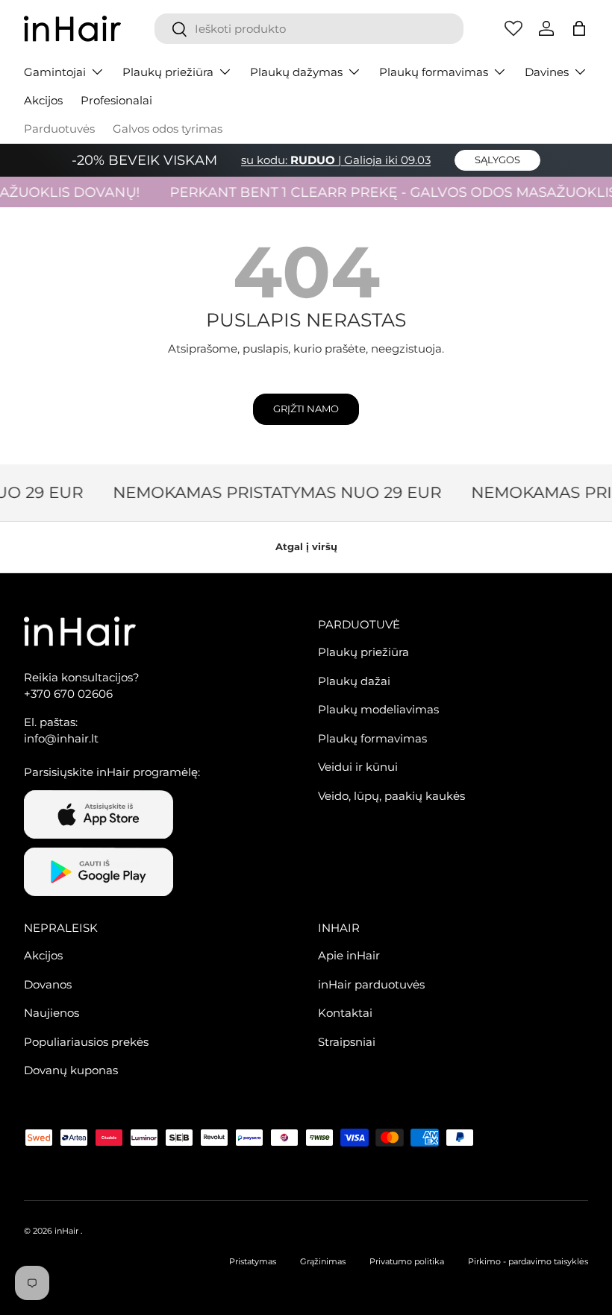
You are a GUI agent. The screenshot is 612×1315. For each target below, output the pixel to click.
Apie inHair (349, 955)
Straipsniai (346, 1042)
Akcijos (43, 100)
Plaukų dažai (354, 681)
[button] (579, 28)
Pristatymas (252, 1261)
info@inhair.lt (61, 738)
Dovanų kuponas (71, 1070)
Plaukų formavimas (372, 738)
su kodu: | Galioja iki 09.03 (336, 160)
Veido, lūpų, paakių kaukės (391, 796)
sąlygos (497, 159)
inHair (66, 1231)
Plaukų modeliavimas (378, 709)
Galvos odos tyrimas (167, 129)
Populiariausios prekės (86, 1042)
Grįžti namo (306, 408)
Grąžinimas (323, 1261)
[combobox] (308, 28)
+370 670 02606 (68, 694)
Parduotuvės (59, 129)
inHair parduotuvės (371, 984)
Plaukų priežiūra (363, 652)
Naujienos (51, 1013)
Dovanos (48, 984)
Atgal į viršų (306, 546)
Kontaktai (345, 1013)
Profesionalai (116, 100)
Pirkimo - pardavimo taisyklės (528, 1261)
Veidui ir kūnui (358, 767)
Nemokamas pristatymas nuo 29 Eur (272, 492)
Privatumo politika (406, 1261)
